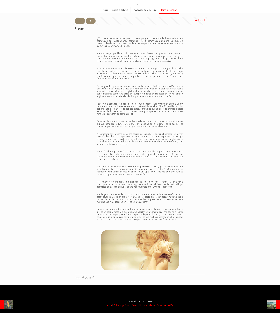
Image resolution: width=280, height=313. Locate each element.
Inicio (109, 305)
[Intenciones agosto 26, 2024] (6, 304)
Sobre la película (122, 305)
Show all (201, 20)
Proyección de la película (143, 305)
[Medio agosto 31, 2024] (273, 304)
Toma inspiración (165, 305)
